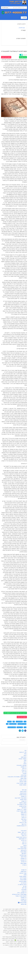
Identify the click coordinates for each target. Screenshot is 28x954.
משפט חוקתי (23, 863)
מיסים (25, 763)
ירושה (25, 762)
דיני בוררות (23, 840)
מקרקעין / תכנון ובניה (11, 727)
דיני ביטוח (24, 835)
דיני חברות (23, 816)
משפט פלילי (23, 901)
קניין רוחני (24, 772)
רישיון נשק (24, 853)
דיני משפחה (23, 767)
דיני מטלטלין (23, 858)
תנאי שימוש (23, 904)
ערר (7, 723)
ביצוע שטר (23, 807)
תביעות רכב (23, 883)
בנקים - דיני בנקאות (21, 809)
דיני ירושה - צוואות (22, 832)
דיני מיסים (24, 817)
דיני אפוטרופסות (22, 838)
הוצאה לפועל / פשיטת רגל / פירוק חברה (17, 776)
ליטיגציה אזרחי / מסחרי (20, 896)
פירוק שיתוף (23, 850)
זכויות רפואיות (23, 799)
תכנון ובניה (23, 889)
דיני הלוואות (23, 814)
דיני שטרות (23, 870)
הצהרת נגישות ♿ (22, 902)
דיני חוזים (24, 843)
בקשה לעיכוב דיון (19, 721)
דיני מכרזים (23, 861)
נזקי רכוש (24, 888)
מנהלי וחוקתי (23, 778)
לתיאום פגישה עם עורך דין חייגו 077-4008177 (15, 713)
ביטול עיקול (23, 819)
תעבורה (24, 773)
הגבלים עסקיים (22, 806)
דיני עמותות (23, 796)
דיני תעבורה (23, 899)
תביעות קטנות (23, 793)
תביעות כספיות (22, 794)
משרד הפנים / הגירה (21, 783)
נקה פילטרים (22, 27)
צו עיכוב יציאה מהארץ (21, 837)
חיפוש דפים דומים (6, 57)
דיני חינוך (24, 842)
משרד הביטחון (23, 781)
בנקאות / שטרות (22, 758)
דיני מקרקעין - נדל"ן (21, 892)
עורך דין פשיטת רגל (21, 804)
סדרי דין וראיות (19, 727)
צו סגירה (24, 865)
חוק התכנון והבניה (13, 723)
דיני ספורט (23, 801)
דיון (13, 721)
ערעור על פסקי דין (22, 884)
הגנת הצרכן (23, 775)
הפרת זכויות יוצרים (22, 848)
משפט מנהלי (23, 852)
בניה (25, 721)
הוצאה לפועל (23, 847)
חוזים (25, 760)
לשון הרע (24, 821)
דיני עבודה (24, 770)
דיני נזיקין (24, 768)
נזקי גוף (24, 886)
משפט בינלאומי (22, 803)
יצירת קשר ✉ (23, 57)
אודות (25, 874)
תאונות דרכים (23, 878)
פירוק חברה (23, 830)
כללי (25, 727)
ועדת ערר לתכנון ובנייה (22, 723)
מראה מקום (23, 812)
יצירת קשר (23, 824)
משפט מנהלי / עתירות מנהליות (19, 894)
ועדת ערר (9, 721)
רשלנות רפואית (22, 785)
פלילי (25, 754)
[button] (25, 731)
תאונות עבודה (23, 879)
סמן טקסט (25, 54)
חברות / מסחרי (22, 780)
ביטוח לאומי (23, 757)
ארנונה (24, 845)
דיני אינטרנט (23, 860)
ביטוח (25, 755)
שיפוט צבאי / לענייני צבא (20, 798)
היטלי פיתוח (23, 856)
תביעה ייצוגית (23, 791)
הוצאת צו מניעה (22, 881)
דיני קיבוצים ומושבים (21, 825)
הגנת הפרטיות (23, 855)
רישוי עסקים (23, 871)
